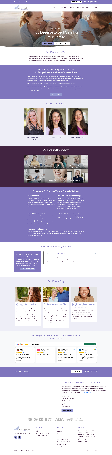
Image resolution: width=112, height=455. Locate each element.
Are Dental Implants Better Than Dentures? (55, 305)
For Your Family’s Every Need (34, 166)
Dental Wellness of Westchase (24, 450)
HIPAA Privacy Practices (63, 441)
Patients (80, 7)
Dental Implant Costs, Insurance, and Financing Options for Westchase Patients (83, 306)
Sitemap (89, 450)
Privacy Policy (95, 450)
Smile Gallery (61, 7)
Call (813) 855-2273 (28, 269)
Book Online (76, 2)
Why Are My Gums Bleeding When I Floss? (26, 305)
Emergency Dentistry (62, 439)
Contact (94, 7)
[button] (97, 355)
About (52, 7)
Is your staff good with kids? (55, 253)
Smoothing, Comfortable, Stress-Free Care (34, 180)
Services (71, 7)
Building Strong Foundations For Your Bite (77, 166)
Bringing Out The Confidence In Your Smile (56, 166)
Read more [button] (39, 360)
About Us (59, 431)
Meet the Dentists (61, 444)
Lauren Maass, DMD (78, 137)
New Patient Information (63, 447)
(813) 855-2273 (35, 91)
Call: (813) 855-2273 (90, 2)
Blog (87, 7)
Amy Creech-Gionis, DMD (33, 138)
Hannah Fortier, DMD (56, 137)
